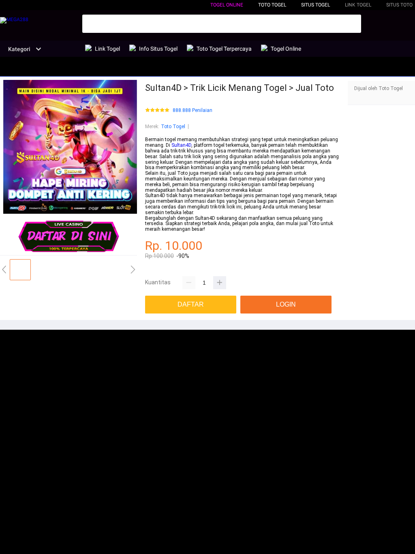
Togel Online (226, 5)
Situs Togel (315, 5)
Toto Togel (173, 126)
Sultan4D (181, 145)
